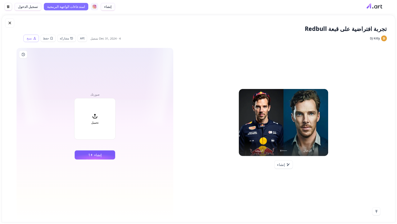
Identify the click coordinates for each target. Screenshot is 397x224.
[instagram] (94, 6)
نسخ (29, 38)
